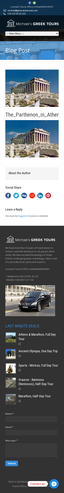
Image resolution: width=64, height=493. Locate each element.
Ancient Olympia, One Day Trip (38, 351)
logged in (23, 216)
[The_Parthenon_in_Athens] (32, 88)
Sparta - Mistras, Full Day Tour (38, 365)
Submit (12, 463)
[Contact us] (54, 484)
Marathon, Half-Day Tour (34, 396)
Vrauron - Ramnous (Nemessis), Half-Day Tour (35, 382)
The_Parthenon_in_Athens (33, 114)
